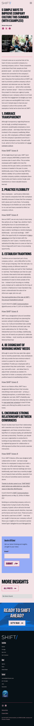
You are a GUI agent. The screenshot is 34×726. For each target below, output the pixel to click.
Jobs (3, 684)
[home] (6, 3)
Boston (3, 646)
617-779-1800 (5, 681)
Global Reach (5, 669)
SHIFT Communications (20, 304)
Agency (3, 664)
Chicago (3, 649)
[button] (30, 3)
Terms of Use (5, 710)
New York (4, 652)
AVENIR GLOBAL (22, 717)
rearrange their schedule (11, 402)
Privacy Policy (5, 713)
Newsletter (4, 686)
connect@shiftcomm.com (8, 678)
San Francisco (5, 655)
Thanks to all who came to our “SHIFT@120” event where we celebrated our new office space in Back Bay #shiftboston (16, 486)
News (3, 666)
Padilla (8, 719)
